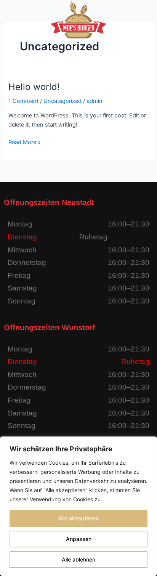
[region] (78, 506)
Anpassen (78, 539)
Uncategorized (62, 101)
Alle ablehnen (78, 559)
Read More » (24, 142)
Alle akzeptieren (78, 518)
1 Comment (23, 101)
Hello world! (34, 86)
